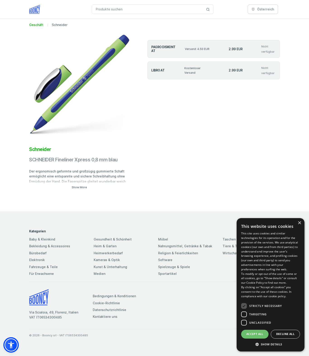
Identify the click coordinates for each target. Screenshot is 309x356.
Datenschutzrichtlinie (109, 310)
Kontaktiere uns (105, 316)
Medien (99, 274)
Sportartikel (167, 274)
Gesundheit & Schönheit (113, 239)
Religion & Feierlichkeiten (178, 253)
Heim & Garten (105, 246)
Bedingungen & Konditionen (114, 296)
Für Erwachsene (41, 274)
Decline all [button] (285, 334)
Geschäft (36, 25)
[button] (11, 344)
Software (165, 260)
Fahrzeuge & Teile (43, 267)
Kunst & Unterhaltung (110, 267)
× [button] (299, 223)
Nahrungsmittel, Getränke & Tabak (185, 246)
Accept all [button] (254, 334)
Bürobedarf (38, 253)
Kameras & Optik (107, 260)
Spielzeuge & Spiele (174, 267)
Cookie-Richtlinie (106, 303)
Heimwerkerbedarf (108, 253)
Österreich (265, 9)
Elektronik (37, 260)
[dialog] (270, 284)
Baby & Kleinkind (42, 239)
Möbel (163, 239)
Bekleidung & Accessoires (49, 246)
